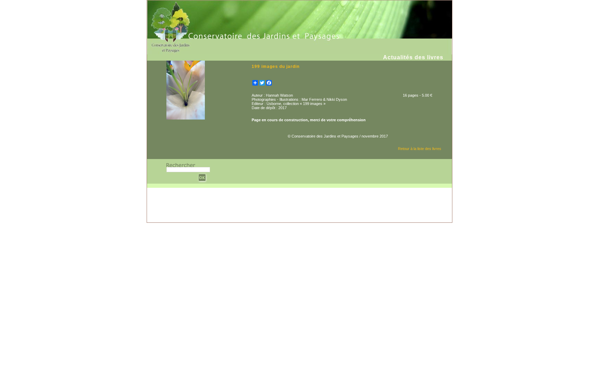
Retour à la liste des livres (419, 149)
